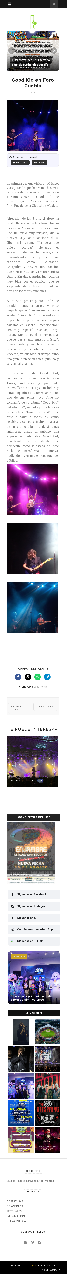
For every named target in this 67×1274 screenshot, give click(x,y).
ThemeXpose (31, 1265)
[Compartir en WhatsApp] (37, 677)
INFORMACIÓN (16, 1216)
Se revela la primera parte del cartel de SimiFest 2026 (19, 1092)
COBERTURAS (40, 687)
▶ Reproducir (20, 162)
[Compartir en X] (28, 677)
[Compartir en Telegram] (47, 677)
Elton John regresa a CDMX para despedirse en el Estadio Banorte (47, 1146)
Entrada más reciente (17, 708)
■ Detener (39, 162)
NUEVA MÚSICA (16, 1221)
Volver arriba (50, 1270)
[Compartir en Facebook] (18, 677)
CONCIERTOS (15, 1206)
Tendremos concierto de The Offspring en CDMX (46, 1119)
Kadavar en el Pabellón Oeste (31, 780)
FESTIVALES (14, 1211)
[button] (21, 67)
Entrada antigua (46, 706)
